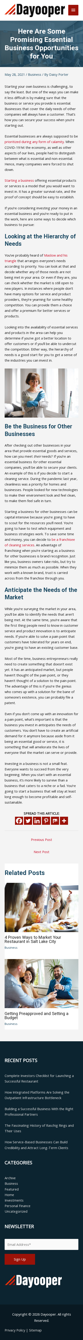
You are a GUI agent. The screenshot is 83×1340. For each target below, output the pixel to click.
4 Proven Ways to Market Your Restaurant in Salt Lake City (33, 939)
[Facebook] (19, 821)
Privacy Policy (15, 1330)
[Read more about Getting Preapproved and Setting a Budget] (41, 983)
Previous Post (41, 839)
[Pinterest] (46, 821)
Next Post (41, 851)
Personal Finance (17, 1205)
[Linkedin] (37, 821)
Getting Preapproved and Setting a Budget (36, 1015)
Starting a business (19, 180)
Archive (10, 1178)
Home (9, 1194)
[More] (64, 821)
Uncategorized (16, 1211)
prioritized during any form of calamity (34, 141)
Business (34, 74)
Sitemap (35, 1330)
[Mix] (55, 821)
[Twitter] (28, 821)
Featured (12, 1189)
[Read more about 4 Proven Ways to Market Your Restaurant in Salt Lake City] (41, 907)
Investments (14, 1200)
